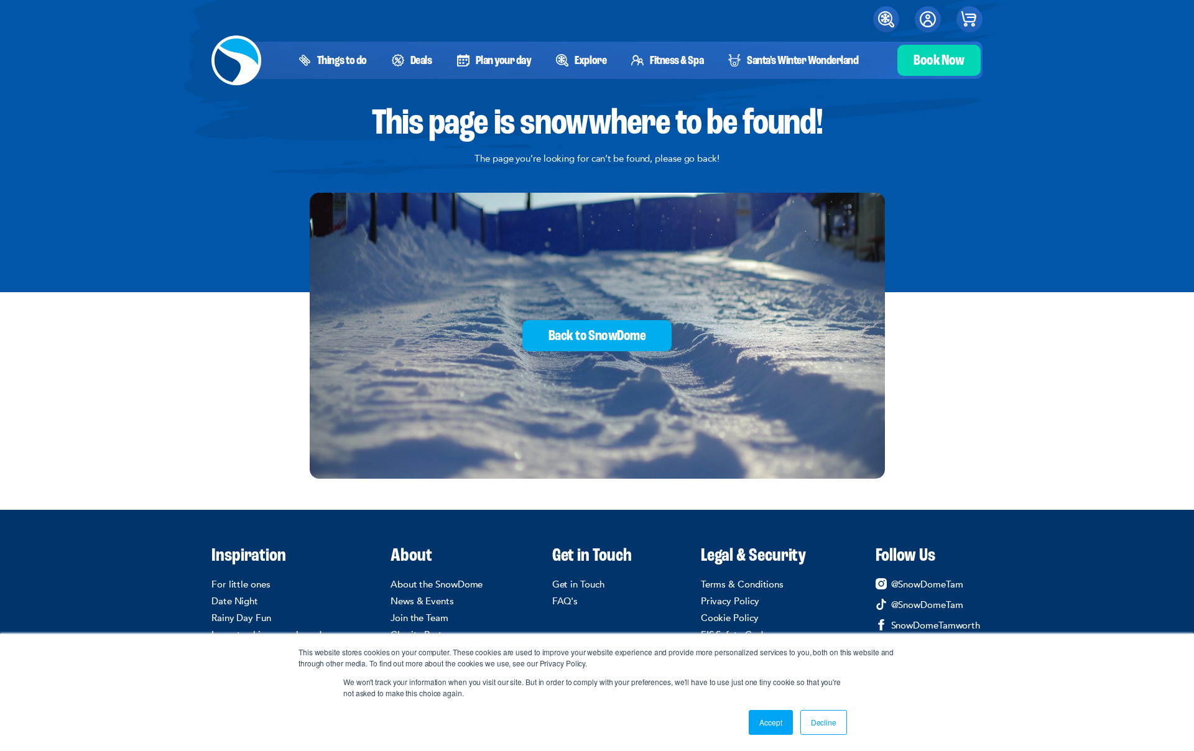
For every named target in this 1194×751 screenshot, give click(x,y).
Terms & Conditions (742, 584)
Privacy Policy (730, 601)
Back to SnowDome (597, 336)
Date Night (234, 601)
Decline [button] (823, 722)
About (411, 556)
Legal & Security (754, 556)
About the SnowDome (437, 584)
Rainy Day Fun (241, 618)
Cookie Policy (730, 618)
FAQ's (565, 601)
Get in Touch (592, 556)
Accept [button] (770, 722)
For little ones (241, 584)
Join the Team (419, 618)
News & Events (422, 601)
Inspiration (248, 556)
